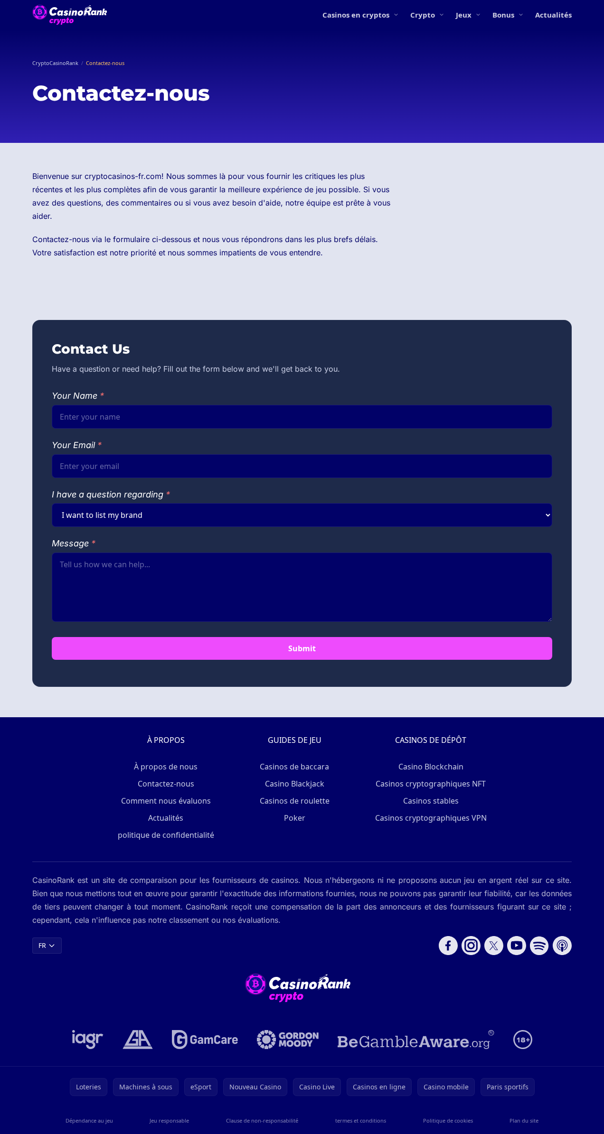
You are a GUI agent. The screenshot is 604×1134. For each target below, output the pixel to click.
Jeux (464, 14)
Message (73, 543)
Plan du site (524, 1120)
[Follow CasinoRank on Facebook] (448, 945)
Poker (294, 818)
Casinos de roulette (295, 801)
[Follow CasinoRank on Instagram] (471, 945)
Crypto (422, 14)
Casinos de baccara (294, 766)
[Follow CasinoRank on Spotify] (539, 945)
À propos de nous (166, 766)
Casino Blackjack (294, 783)
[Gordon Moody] (288, 1039)
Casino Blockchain (430, 766)
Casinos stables (431, 801)
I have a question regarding (111, 494)
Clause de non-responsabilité (262, 1120)
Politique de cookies (448, 1120)
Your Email (77, 445)
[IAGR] (88, 1039)
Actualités (553, 14)
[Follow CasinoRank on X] (493, 945)
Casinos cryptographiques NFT (431, 783)
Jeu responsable (169, 1120)
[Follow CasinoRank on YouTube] (516, 945)
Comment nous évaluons (166, 801)
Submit (302, 648)
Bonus (503, 14)
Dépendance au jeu (89, 1120)
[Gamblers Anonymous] (138, 1039)
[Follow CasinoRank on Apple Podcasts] (562, 945)
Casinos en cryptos (355, 14)
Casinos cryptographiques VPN (431, 818)
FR (42, 945)
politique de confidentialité (166, 835)
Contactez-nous (166, 783)
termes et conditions (360, 1120)
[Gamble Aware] (416, 1039)
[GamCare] (205, 1039)
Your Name (78, 396)
